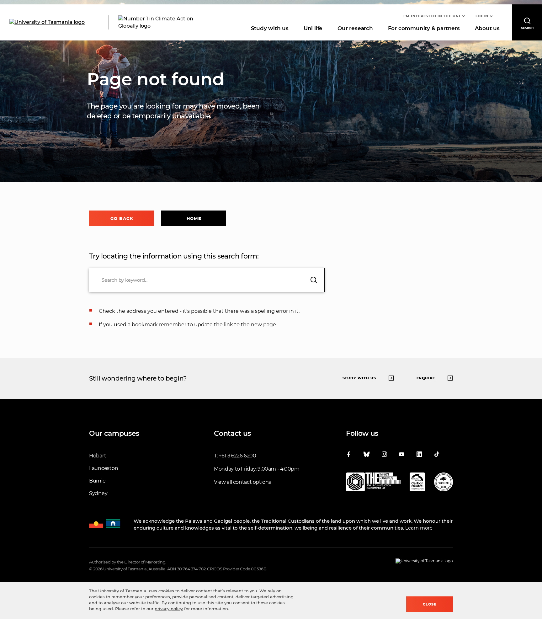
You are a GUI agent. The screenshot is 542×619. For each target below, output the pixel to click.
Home (194, 218)
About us (487, 28)
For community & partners (424, 28)
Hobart (97, 456)
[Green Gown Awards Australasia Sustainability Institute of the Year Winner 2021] (443, 483)
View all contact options (242, 482)
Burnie (97, 481)
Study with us (270, 28)
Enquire (426, 378)
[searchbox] (206, 280)
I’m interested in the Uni (431, 16)
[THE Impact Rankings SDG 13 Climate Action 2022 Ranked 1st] (373, 483)
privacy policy (169, 608)
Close (429, 604)
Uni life (313, 28)
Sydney (98, 493)
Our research (355, 28)
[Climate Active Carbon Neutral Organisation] (417, 483)
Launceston (103, 468)
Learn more (419, 528)
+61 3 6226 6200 (237, 456)
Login (482, 16)
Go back (121, 218)
